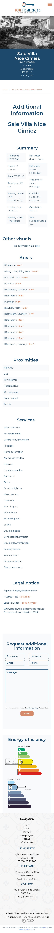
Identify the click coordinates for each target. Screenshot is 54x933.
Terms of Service (24, 930)
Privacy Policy (43, 927)
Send (27, 714)
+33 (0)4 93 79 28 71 (27, 861)
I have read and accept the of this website (28, 708)
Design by (30, 921)
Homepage (5, 89)
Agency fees (14, 917)
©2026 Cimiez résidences (19, 913)
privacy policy (33, 708)
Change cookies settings (36, 917)
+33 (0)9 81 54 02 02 (27, 896)
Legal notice (41, 913)
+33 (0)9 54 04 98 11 (27, 879)
